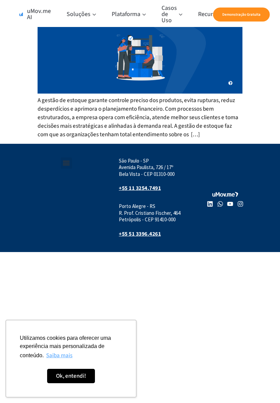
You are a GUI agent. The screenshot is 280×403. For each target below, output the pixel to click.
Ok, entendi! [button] (71, 376)
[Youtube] (230, 204)
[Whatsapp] (220, 204)
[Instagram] (240, 204)
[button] (66, 163)
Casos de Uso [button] (169, 14)
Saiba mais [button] (59, 355)
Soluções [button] (78, 14)
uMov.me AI (39, 14)
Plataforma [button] (126, 14)
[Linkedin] (210, 204)
